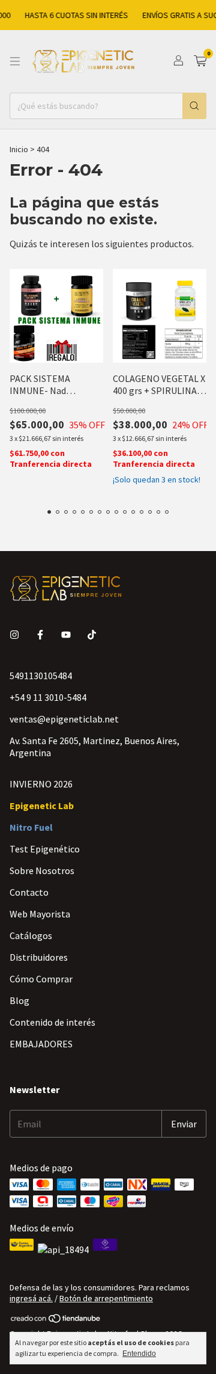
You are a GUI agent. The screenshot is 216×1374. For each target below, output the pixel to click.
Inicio (19, 149)
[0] (200, 61)
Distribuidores (39, 957)
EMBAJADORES (41, 1044)
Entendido (139, 1353)
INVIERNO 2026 (41, 784)
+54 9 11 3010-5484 (48, 697)
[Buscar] (194, 106)
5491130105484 (41, 676)
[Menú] (15, 61)
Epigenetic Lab (42, 805)
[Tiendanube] (56, 1320)
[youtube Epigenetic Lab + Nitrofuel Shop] (66, 635)
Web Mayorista (40, 914)
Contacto (29, 892)
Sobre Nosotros (42, 870)
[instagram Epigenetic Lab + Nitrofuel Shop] (14, 635)
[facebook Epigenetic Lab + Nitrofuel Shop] (40, 635)
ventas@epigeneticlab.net (64, 719)
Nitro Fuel (31, 827)
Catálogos (31, 935)
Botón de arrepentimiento (106, 1298)
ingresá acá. (31, 1298)
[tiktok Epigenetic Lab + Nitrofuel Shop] (92, 635)
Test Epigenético (45, 849)
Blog (19, 1000)
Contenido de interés (52, 1022)
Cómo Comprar (41, 979)
